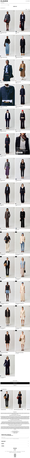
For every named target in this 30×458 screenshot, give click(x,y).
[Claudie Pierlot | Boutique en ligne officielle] (4, 1)
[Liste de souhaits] (14, 11)
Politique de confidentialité (9, 451)
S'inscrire (28, 437)
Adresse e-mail (3, 437)
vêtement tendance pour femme (10, 416)
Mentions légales (23, 451)
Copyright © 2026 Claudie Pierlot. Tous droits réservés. (15, 452)
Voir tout (15, 385)
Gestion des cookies (19, 451)
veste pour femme (26, 421)
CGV (5, 451)
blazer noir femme (21, 422)
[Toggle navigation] (28, 1)
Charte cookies (14, 451)
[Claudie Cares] (15, 455)
